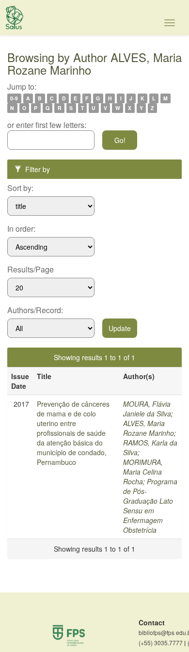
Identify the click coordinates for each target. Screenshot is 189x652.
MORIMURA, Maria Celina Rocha (143, 471)
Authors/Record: (35, 310)
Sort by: (20, 188)
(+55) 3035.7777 (162, 642)
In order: (21, 228)
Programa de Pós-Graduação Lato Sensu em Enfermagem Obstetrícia (150, 506)
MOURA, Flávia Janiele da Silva (147, 408)
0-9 (14, 98)
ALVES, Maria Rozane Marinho (148, 428)
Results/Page (30, 269)
